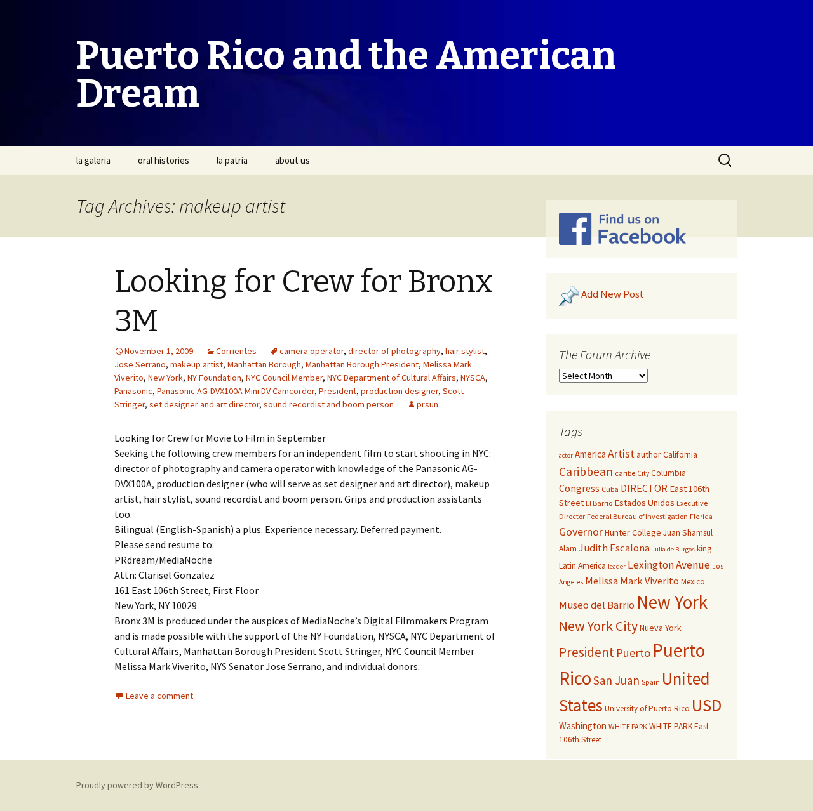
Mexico (693, 581)
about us (292, 160)
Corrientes (236, 351)
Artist (621, 454)
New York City (598, 626)
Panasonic (133, 391)
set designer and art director (204, 404)
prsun (427, 404)
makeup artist (196, 364)
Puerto (633, 652)
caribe (625, 473)
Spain (651, 682)
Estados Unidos (644, 502)
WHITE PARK (627, 726)
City (643, 473)
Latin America (582, 565)
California (680, 454)
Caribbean (586, 471)
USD (707, 705)
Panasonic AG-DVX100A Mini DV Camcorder (235, 391)
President (337, 391)
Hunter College (633, 532)
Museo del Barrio (597, 605)
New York (165, 377)
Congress (579, 488)
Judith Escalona (614, 548)
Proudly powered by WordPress (137, 785)
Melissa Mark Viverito (632, 580)
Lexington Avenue (669, 565)
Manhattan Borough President (362, 364)
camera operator (311, 351)
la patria (232, 160)
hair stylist (465, 351)
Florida (701, 516)
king (704, 548)
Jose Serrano (140, 364)
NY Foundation (214, 377)
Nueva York (661, 627)
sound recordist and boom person (329, 404)
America (590, 454)
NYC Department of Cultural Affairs (391, 377)
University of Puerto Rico (647, 708)
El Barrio (599, 503)
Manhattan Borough (264, 364)
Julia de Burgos (673, 549)
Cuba (610, 489)
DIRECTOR (644, 488)
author (648, 454)
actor (566, 455)
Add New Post (612, 294)
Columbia (668, 473)
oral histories (163, 160)
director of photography (394, 351)
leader (617, 566)
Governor (581, 531)
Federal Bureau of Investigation (637, 516)
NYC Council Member (284, 377)
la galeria (93, 160)
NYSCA (472, 377)
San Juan (616, 680)
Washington (583, 726)
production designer (399, 391)
